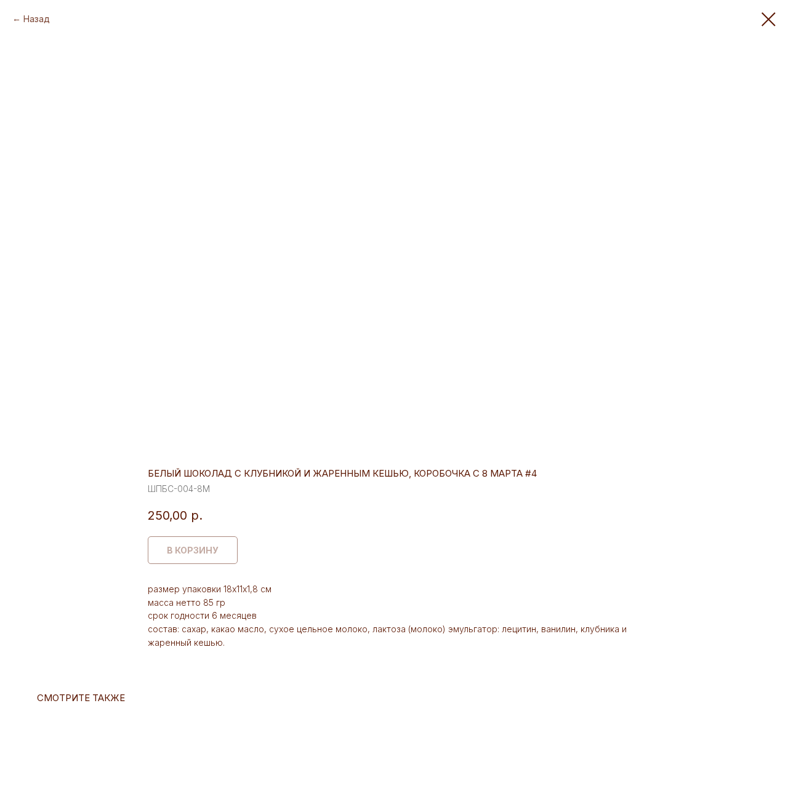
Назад (36, 19)
